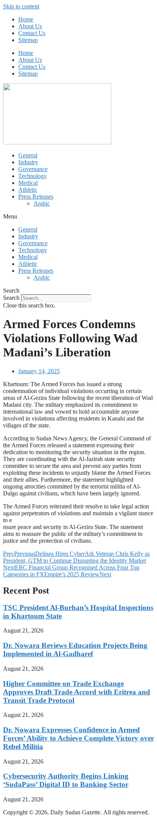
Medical (28, 183)
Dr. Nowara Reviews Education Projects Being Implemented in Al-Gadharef (75, 649)
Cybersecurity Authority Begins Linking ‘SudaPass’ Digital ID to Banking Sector (65, 780)
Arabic (42, 203)
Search (11, 297)
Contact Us (31, 33)
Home (25, 19)
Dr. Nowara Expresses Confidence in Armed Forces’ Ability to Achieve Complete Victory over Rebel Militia (78, 738)
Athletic (27, 189)
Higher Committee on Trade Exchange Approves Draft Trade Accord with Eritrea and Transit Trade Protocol (76, 692)
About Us (30, 26)
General (27, 155)
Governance (33, 169)
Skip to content (21, 6)
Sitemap (28, 40)
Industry (28, 162)
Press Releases (35, 196)
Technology (32, 176)
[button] (78, 216)
